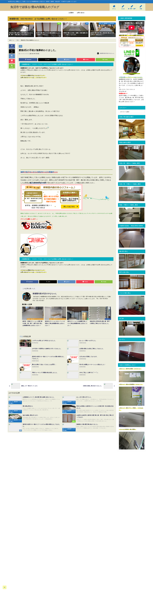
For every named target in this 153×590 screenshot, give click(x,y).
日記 (20, 46)
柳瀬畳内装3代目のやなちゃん (107, 53)
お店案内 (71, 12)
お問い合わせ (80, 12)
